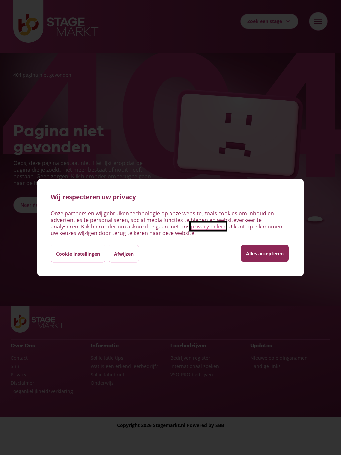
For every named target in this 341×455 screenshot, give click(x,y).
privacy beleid (208, 226)
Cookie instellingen (78, 254)
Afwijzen (124, 254)
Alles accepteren (265, 253)
